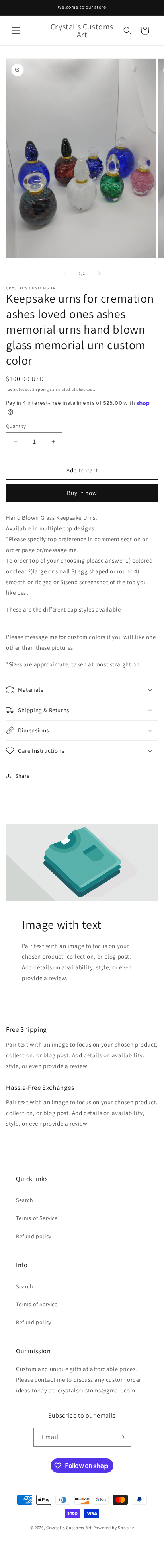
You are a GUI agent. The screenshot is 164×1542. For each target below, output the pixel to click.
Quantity (16, 426)
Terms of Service (37, 1218)
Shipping (40, 389)
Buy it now (82, 493)
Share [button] (22, 775)
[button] (16, 30)
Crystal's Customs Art (69, 1527)
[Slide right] (99, 273)
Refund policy (33, 1236)
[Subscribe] (122, 1437)
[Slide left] (64, 273)
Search (24, 1200)
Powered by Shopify (113, 1527)
